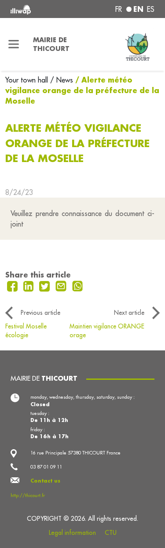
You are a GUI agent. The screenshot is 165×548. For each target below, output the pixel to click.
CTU (111, 533)
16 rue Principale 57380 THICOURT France (75, 453)
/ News (61, 80)
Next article (129, 313)
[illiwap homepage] (37, 9)
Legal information (72, 533)
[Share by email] (62, 285)
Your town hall (27, 80)
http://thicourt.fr (28, 495)
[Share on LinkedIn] (30, 285)
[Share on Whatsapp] (77, 285)
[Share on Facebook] (13, 285)
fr (118, 9)
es (150, 9)
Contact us (45, 481)
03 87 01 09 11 (46, 467)
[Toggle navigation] (14, 44)
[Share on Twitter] (45, 285)
